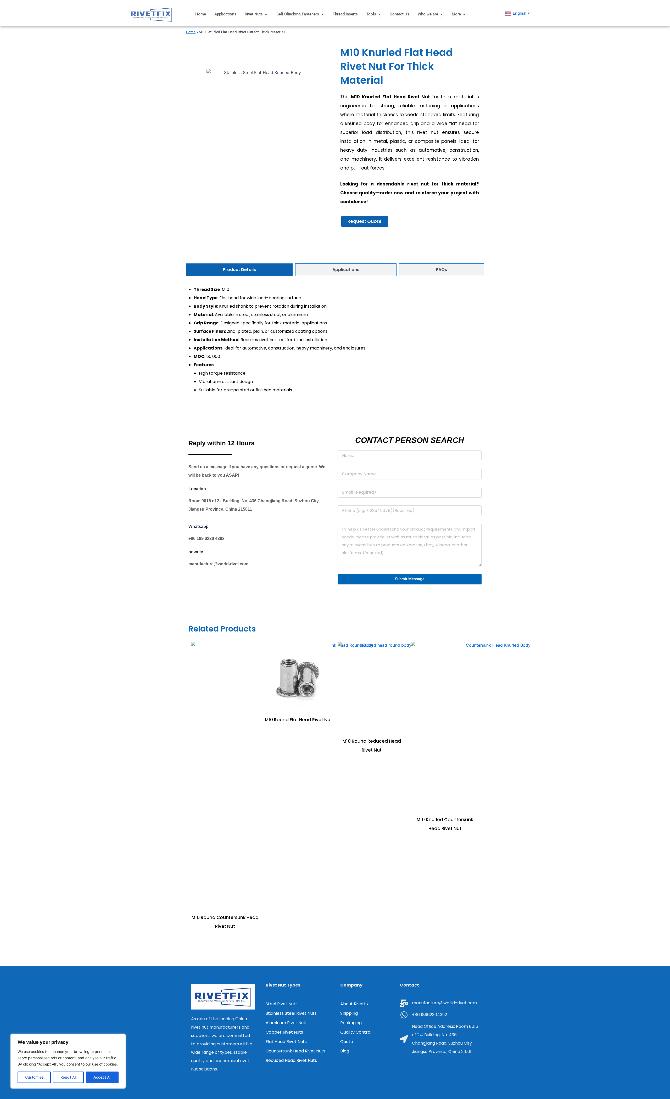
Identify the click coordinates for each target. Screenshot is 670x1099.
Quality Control (355, 1032)
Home (191, 32)
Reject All (68, 1077)
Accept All (102, 1077)
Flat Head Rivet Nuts (286, 1042)
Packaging (351, 1023)
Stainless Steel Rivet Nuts (291, 1013)
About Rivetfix (354, 1004)
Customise (34, 1077)
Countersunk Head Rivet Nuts (295, 1051)
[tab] (239, 269)
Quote (346, 1042)
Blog (344, 1051)
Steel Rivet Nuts (282, 1004)
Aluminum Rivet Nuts (287, 1023)
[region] (68, 1061)
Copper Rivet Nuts (284, 1032)
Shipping (349, 1013)
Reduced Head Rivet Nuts (291, 1060)
